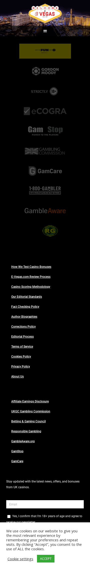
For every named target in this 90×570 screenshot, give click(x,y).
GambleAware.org (23, 441)
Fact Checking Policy (25, 306)
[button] (45, 31)
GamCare (17, 461)
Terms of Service (22, 346)
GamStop (17, 451)
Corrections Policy (23, 326)
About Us (17, 376)
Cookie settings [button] (20, 559)
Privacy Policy (20, 366)
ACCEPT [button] (46, 558)
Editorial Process (22, 336)
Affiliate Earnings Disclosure (30, 401)
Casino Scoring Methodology (30, 286)
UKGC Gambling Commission (30, 411)
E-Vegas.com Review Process (30, 277)
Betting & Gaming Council (28, 421)
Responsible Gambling (26, 431)
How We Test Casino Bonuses (31, 267)
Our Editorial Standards (26, 296)
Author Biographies (24, 316)
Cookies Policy (21, 356)
